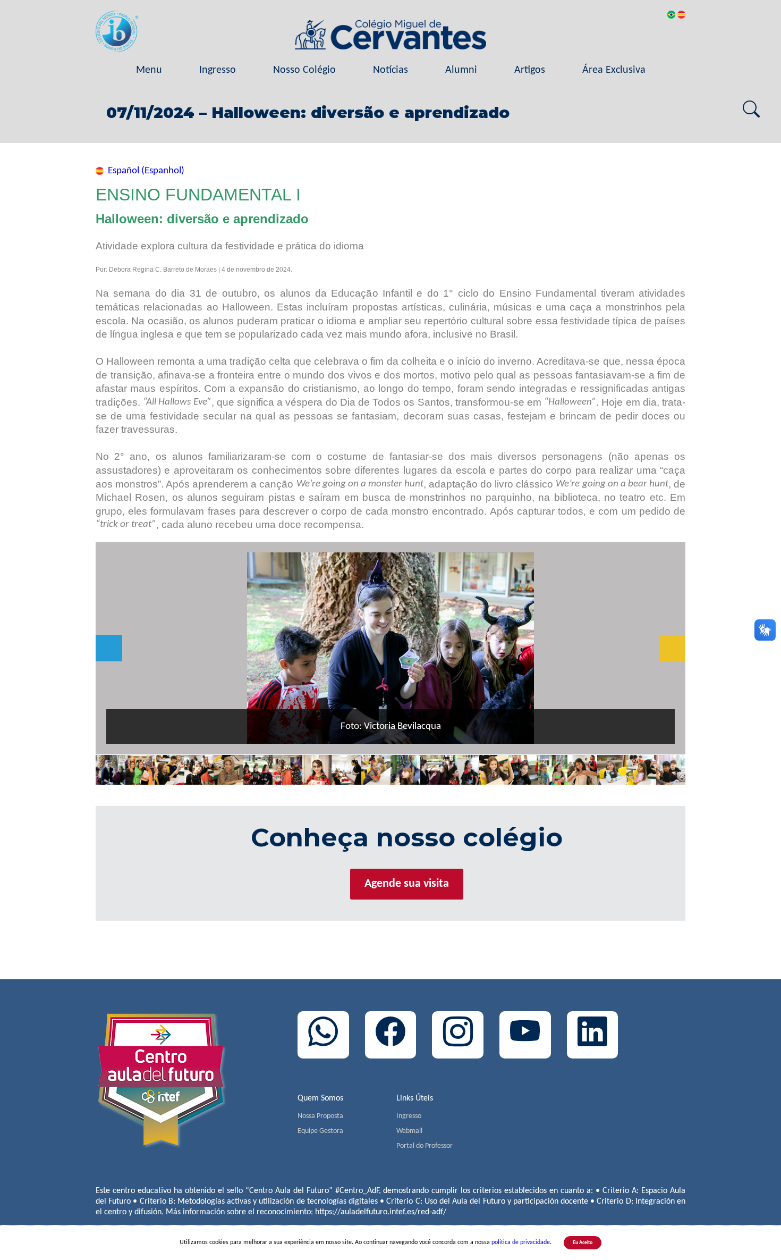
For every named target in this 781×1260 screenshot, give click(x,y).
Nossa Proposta (320, 1116)
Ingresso (217, 70)
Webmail (409, 1131)
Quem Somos (320, 1098)
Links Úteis (414, 1098)
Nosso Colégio (304, 70)
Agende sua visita (406, 884)
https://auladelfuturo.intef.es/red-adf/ (380, 1212)
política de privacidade (520, 1242)
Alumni (461, 70)
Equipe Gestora (320, 1131)
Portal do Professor (424, 1146)
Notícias (390, 70)
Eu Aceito (582, 1243)
